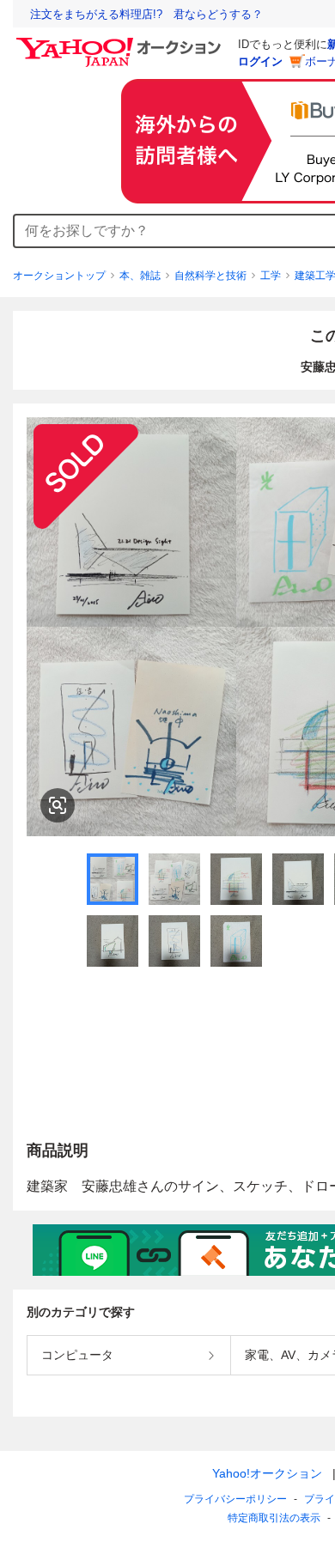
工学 (270, 276)
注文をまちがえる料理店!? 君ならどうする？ (146, 14)
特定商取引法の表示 (274, 1518)
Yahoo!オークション (267, 1473)
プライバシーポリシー (235, 1499)
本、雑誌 (140, 276)
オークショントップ (59, 276)
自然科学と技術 (210, 276)
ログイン (260, 61)
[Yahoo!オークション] (121, 42)
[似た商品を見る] (57, 805)
